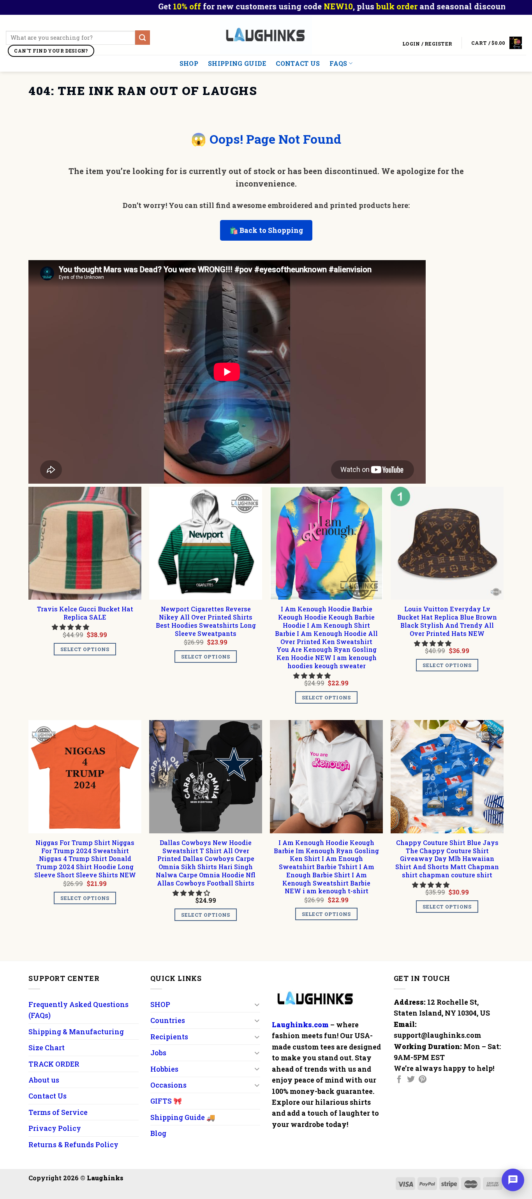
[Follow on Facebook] (399, 1080)
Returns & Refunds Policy (73, 1144)
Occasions (168, 1085)
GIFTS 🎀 (166, 1101)
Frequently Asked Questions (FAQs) (78, 1010)
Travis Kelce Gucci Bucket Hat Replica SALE (85, 613)
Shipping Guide (237, 63)
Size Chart (46, 1047)
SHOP (189, 63)
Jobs (158, 1052)
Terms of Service (58, 1112)
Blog (158, 1133)
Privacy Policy (54, 1128)
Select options (84, 649)
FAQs (338, 63)
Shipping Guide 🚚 (182, 1117)
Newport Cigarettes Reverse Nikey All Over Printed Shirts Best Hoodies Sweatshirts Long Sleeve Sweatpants (206, 621)
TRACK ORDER (53, 1064)
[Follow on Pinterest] (422, 1080)
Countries (167, 1020)
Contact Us (298, 63)
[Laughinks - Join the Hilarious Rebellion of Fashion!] (266, 35)
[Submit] (142, 37)
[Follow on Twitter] (411, 1080)
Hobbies (164, 1069)
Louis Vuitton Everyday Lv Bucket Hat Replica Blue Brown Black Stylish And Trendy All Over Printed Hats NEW (447, 621)
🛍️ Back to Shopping (266, 230)
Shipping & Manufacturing (76, 1031)
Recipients (169, 1036)
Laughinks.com (300, 1024)
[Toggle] (257, 1004)
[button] (71, 627)
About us (43, 1080)
